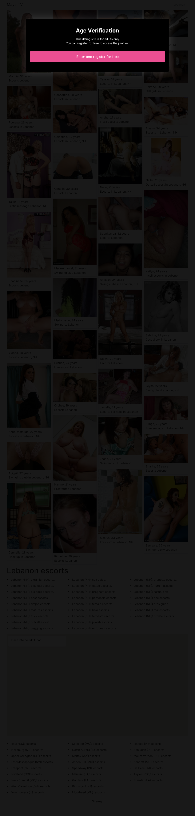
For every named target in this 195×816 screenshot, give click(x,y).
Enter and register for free (97, 57)
